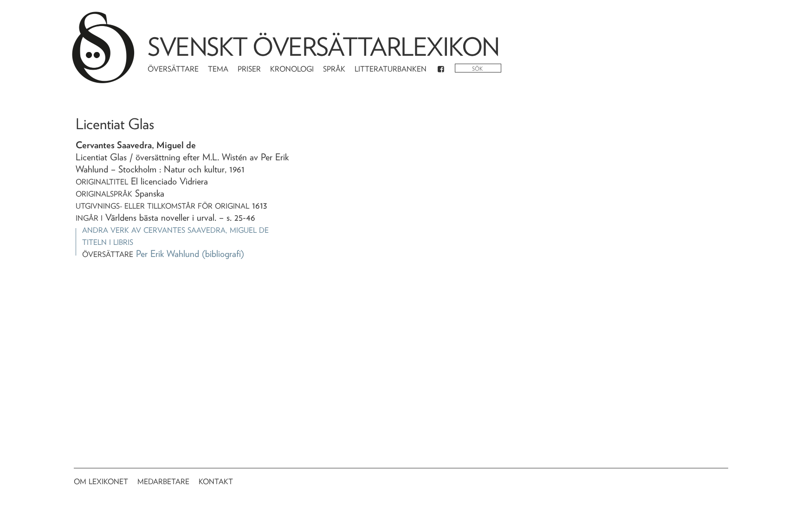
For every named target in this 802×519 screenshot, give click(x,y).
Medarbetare (163, 481)
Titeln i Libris (107, 242)
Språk (334, 69)
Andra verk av (175, 230)
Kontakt (216, 481)
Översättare (173, 69)
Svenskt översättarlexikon (323, 47)
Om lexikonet (101, 481)
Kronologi (292, 69)
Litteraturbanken (391, 69)
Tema (218, 69)
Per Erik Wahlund (167, 253)
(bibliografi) (223, 253)
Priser (249, 69)
